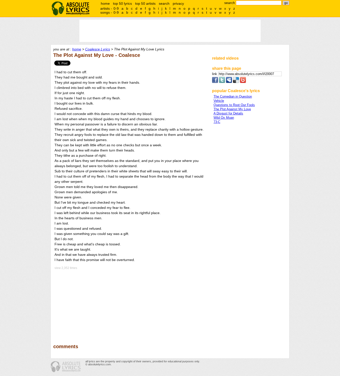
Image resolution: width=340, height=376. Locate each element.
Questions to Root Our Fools (234, 105)
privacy (178, 3)
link (215, 74)
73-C (217, 122)
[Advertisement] (130, 303)
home (105, 3)
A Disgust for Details (228, 113)
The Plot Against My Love (232, 109)
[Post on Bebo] (243, 82)
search (164, 3)
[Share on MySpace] (229, 82)
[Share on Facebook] (215, 82)
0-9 (116, 8)
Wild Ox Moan (224, 117)
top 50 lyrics (122, 3)
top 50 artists (145, 3)
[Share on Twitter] (222, 82)
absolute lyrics (70, 8)
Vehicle (219, 101)
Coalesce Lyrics (97, 49)
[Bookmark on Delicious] (236, 82)
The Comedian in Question (233, 96)
